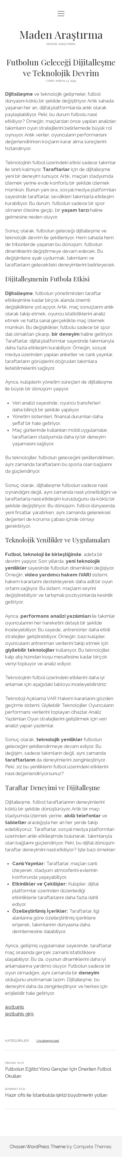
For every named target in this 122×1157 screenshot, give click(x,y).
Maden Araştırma (61, 34)
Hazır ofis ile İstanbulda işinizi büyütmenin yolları (56, 1095)
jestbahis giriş (19, 1014)
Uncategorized (47, 1041)
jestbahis (14, 1007)
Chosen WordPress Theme (38, 1146)
